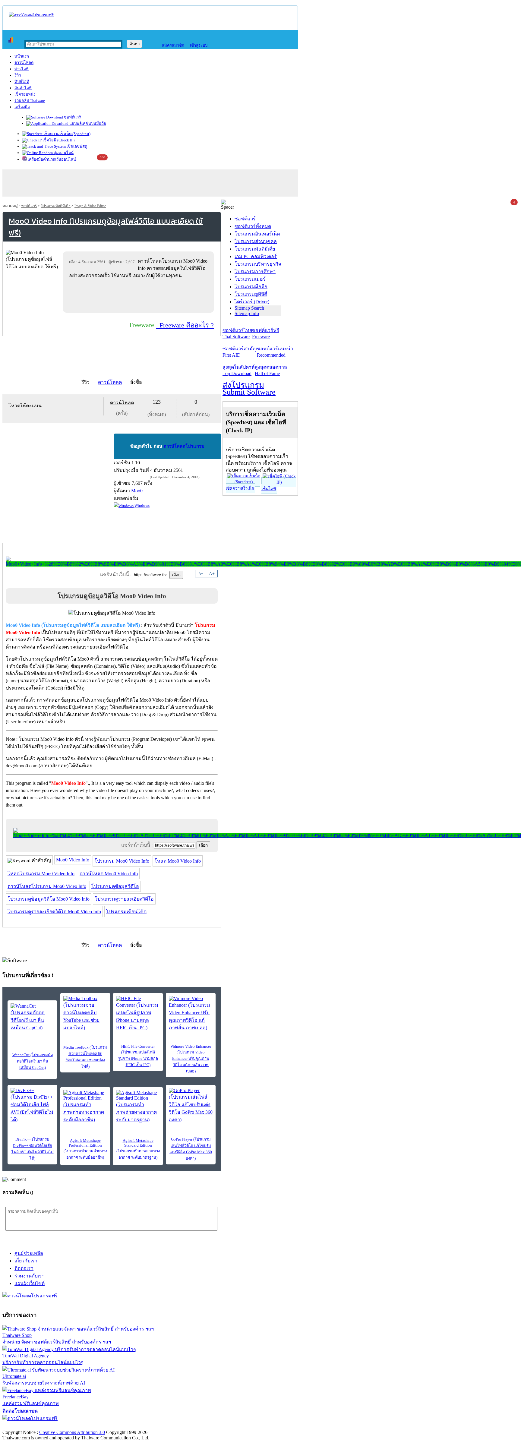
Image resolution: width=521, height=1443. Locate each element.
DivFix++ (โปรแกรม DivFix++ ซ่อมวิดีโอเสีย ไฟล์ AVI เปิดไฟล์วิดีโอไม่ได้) (32, 1148)
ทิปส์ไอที (21, 81)
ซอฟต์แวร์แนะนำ (275, 352)
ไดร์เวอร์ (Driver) (252, 301)
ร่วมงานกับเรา (29, 1275)
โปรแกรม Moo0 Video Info (121, 861)
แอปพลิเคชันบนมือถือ (87, 123)
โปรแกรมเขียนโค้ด (126, 911)
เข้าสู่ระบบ (197, 45)
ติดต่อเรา (23, 1268)
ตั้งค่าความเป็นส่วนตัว (25, 1426)
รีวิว (17, 75)
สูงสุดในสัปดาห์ (239, 370)
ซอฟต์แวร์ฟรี (265, 333)
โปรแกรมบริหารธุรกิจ (258, 264)
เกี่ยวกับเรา (25, 1260)
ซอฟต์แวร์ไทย (237, 333)
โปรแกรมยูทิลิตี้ (251, 294)
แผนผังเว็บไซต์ (29, 1283)
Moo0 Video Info (72, 859)
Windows (142, 505)
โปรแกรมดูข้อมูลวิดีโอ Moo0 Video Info (49, 898)
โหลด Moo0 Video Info (177, 861)
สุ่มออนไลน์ (63, 152)
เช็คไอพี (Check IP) (58, 140)
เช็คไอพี (268, 489)
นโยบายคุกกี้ (124, 1426)
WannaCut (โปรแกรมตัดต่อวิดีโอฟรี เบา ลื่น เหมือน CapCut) (32, 1061)
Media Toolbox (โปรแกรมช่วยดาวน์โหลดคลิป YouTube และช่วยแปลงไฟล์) (85, 1057)
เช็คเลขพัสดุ (76, 146)
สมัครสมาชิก (171, 45)
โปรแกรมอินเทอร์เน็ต (257, 233)
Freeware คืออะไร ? (185, 325)
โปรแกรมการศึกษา (255, 271)
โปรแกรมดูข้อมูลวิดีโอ (115, 886)
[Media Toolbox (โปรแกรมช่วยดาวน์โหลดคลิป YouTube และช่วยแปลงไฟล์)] (85, 1013)
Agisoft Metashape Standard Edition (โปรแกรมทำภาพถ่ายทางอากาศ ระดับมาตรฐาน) (138, 1149)
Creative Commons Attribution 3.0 (72, 1432)
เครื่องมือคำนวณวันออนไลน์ (51, 159)
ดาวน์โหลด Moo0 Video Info (109, 873)
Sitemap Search (249, 308)
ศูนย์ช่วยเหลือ (28, 1253)
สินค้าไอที (23, 88)
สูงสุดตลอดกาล (271, 370)
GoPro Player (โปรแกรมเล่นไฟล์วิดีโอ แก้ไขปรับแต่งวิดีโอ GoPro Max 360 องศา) (190, 1148)
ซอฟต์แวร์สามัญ (240, 352)
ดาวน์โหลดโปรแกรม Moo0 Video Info (47, 886)
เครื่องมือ (22, 107)
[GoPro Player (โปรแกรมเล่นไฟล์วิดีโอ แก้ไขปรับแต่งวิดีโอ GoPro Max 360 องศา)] (191, 1105)
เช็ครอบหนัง (24, 94)
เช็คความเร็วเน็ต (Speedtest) (66, 133)
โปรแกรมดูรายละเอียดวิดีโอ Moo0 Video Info (54, 911)
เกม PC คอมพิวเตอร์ (256, 256)
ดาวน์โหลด (23, 62)
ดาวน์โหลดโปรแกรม (183, 446)
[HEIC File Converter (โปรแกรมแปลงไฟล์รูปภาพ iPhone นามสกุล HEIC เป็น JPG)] (138, 1013)
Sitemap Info (247, 313)
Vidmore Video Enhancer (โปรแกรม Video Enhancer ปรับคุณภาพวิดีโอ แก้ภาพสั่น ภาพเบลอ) (190, 1058)
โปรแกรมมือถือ (251, 286)
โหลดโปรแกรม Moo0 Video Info (41, 873)
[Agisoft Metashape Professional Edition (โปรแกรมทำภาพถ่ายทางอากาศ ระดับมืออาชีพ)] (85, 1106)
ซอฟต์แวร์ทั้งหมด (253, 226)
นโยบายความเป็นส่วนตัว (80, 1426)
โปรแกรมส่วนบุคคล (256, 241)
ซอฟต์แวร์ (72, 117)
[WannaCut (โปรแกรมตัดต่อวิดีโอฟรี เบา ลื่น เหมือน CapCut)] (32, 1017)
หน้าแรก (21, 56)
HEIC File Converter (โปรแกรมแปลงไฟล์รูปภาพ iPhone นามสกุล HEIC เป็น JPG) (138, 1055)
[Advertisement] (139, 295)
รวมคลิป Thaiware (29, 100)
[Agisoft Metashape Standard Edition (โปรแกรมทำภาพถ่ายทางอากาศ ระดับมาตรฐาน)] (138, 1106)
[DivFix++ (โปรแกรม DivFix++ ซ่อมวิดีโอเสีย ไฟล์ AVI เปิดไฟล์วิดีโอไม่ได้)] (32, 1105)
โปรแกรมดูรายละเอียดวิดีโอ (124, 898)
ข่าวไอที (21, 69)
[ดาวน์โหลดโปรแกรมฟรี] (31, 15)
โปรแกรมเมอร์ (250, 279)
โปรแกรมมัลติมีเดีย (56, 206)
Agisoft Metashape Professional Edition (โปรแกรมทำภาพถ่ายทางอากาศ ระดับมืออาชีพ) (85, 1149)
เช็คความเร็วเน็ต (240, 488)
